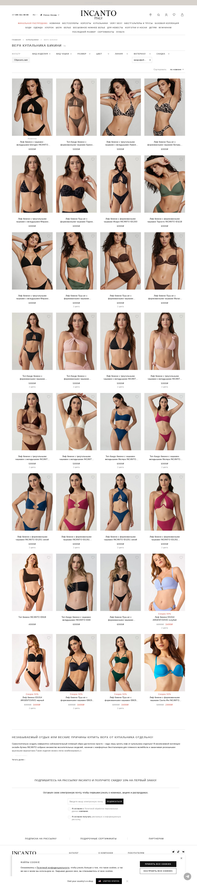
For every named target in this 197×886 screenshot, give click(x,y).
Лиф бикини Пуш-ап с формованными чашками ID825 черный (76, 699)
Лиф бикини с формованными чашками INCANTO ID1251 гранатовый (76, 538)
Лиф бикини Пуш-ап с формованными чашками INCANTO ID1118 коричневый (120, 297)
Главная (16, 40)
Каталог (74, 853)
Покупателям (136, 853)
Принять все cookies (158, 864)
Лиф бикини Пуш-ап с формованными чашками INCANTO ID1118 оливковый (76, 297)
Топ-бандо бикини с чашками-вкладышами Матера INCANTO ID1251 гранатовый (164, 458)
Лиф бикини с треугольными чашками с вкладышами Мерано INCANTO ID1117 (32, 297)
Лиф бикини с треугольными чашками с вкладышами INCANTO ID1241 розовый (165, 377)
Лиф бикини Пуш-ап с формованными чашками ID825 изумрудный (120, 699)
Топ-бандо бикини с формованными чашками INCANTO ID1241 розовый (76, 377)
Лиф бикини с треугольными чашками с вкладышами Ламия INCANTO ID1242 (120, 143)
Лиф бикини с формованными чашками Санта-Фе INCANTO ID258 (165, 699)
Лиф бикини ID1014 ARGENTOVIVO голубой (165, 618)
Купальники (32, 40)
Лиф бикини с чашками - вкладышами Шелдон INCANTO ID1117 (32, 143)
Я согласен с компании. (95, 809)
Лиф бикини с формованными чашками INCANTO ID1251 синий (32, 538)
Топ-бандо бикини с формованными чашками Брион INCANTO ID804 (76, 143)
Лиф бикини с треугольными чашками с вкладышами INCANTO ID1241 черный (120, 377)
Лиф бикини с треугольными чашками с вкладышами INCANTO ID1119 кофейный (32, 458)
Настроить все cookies (158, 871)
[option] (98, 2)
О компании (105, 853)
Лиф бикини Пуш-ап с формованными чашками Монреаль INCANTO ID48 (120, 618)
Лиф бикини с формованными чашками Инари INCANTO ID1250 (120, 220)
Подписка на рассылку (41, 838)
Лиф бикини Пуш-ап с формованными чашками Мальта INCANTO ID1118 (164, 297)
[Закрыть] (181, 858)
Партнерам (156, 838)
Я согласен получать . (96, 817)
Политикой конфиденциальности (53, 867)
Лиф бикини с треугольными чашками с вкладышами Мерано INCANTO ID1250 (32, 220)
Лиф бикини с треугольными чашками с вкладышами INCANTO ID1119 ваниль (76, 458)
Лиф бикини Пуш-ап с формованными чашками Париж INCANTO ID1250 (76, 220)
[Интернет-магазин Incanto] (98, 15)
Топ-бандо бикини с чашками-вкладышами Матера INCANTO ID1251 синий (120, 458)
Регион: (50, 15)
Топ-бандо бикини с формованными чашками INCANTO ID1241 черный (32, 377)
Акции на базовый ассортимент (98, 3)
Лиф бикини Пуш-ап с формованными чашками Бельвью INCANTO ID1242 (164, 143)
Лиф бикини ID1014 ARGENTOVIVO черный (32, 698)
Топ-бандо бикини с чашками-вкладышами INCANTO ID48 (76, 618)
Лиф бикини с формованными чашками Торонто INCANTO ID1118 (164, 220)
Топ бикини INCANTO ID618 (32, 617)
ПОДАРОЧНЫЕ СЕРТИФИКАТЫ (98, 838)
